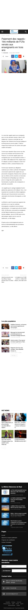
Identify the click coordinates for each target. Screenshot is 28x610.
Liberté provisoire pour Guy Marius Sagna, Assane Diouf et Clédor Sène (7, 280)
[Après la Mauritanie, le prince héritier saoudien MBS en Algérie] (7, 417)
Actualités (4, 420)
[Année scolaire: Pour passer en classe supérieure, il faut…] (5, 342)
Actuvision (5, 52)
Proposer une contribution (8, 540)
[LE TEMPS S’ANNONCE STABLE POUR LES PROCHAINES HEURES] (5, 500)
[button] (26, 32)
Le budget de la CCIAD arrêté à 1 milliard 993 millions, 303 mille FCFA (20, 279)
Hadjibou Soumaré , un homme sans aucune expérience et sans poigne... (18, 326)
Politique (13, 602)
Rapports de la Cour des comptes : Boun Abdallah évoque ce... (17, 349)
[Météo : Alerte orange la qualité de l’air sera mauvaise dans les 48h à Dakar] (5, 515)
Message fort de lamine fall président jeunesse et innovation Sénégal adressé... (18, 334)
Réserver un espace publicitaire (9, 537)
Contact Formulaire (6, 542)
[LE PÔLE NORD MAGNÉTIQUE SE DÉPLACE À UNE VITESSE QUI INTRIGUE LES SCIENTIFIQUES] (5, 492)
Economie (19, 602)
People (17, 603)
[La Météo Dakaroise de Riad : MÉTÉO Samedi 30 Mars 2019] (5, 508)
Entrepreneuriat (7, 603)
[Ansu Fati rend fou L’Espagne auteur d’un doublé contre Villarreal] (7, 434)
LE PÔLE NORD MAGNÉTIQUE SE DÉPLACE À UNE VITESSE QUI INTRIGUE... (18, 492)
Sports (3, 437)
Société (7, 35)
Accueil (3, 35)
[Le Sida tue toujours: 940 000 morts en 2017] (21, 434)
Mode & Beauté (11, 605)
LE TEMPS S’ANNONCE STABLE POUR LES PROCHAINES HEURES (18, 499)
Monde (16, 420)
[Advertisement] (14, 15)
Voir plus (13, 355)
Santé (13, 603)
